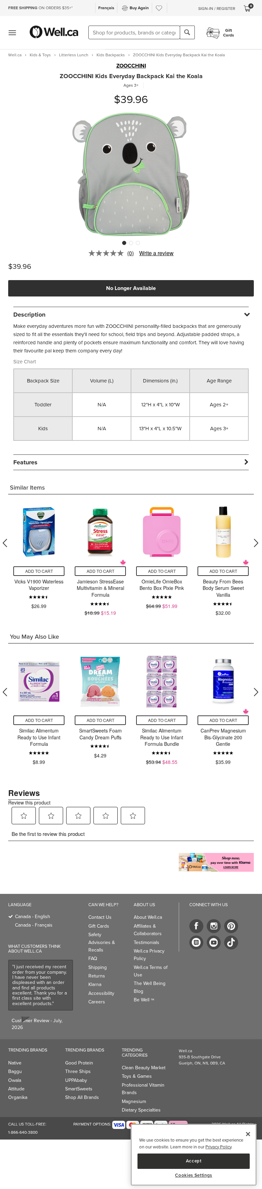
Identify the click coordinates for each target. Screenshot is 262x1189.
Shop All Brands (82, 1097)
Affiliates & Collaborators (148, 930)
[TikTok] (231, 942)
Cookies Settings (193, 1175)
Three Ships (78, 1071)
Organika (17, 1097)
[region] (194, 1155)
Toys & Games (137, 1076)
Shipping (97, 967)
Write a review (156, 253)
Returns (96, 976)
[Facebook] (196, 926)
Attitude (16, 1088)
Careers (96, 1001)
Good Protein (79, 1063)
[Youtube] (214, 942)
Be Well (144, 999)
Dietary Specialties (141, 1110)
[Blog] (196, 942)
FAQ (92, 958)
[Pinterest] (231, 926)
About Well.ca (148, 917)
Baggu (15, 1071)
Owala (14, 1080)
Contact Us (100, 917)
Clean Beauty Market (143, 1067)
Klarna (94, 984)
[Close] (248, 1134)
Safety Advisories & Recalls (101, 942)
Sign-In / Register (216, 8)
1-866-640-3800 (23, 1132)
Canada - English (32, 916)
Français (106, 8)
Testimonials (146, 942)
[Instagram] (214, 926)
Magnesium (134, 1101)
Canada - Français (34, 925)
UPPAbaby (76, 1080)
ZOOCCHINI (131, 66)
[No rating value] (107, 253)
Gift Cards (98, 926)
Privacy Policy (218, 1147)
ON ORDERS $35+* (40, 8)
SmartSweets (78, 1088)
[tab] (131, 314)
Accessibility (101, 993)
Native (14, 1063)
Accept (194, 1161)
